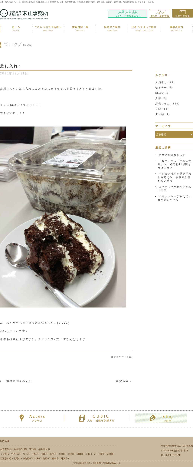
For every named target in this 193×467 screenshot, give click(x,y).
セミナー (161, 87)
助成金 (159, 92)
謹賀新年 (122, 381)
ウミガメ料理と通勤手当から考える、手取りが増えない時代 (174, 177)
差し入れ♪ (10, 66)
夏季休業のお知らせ (172, 154)
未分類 (159, 114)
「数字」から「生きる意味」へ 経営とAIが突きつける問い (174, 164)
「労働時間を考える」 (19, 381)
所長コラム (162, 103)
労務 (158, 98)
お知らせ (161, 82)
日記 (158, 108)
